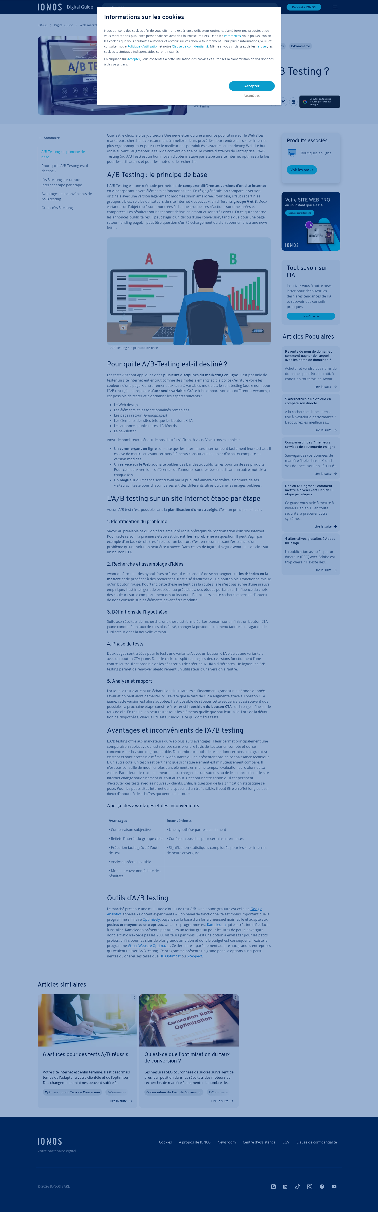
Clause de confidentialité (190, 46)
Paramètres (232, 36)
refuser (261, 46)
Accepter (133, 59)
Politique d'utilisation (143, 46)
